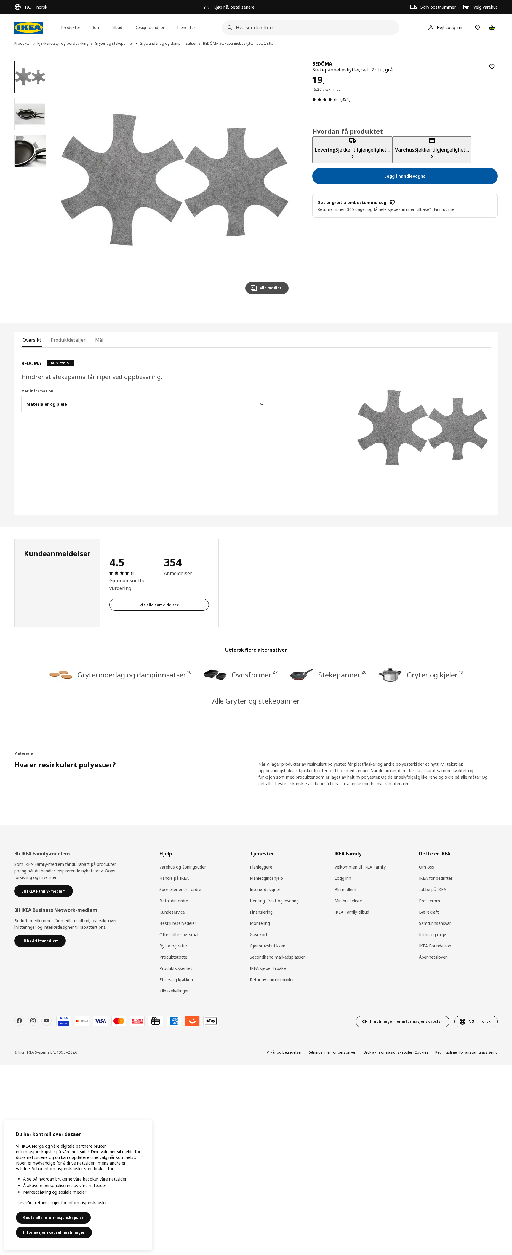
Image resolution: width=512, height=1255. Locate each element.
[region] (174, 180)
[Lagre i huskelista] (492, 67)
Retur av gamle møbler (272, 979)
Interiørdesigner (265, 889)
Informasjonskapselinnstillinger (54, 1232)
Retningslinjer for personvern (333, 1052)
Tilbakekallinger (174, 991)
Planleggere (261, 867)
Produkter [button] (70, 27)
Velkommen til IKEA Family (360, 867)
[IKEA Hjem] (28, 28)
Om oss (426, 867)
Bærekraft (429, 912)
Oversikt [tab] (32, 340)
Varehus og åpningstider (182, 867)
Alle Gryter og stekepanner (256, 701)
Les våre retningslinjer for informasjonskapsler (62, 1202)
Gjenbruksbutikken (267, 946)
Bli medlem (345, 889)
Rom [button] (95, 27)
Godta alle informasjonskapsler (53, 1217)
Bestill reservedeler (177, 923)
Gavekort (259, 934)
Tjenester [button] (186, 27)
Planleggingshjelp (266, 878)
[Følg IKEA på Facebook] (19, 1021)
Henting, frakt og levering (274, 901)
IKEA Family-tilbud (352, 912)
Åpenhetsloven (433, 957)
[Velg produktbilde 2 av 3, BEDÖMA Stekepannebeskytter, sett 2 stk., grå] (30, 114)
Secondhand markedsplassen (278, 957)
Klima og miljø (433, 934)
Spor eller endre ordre (180, 889)
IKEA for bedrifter (435, 878)
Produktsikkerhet (175, 968)
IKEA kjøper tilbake (268, 968)
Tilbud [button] (116, 27)
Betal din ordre (173, 901)
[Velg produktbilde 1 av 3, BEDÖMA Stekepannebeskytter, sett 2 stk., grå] (30, 77)
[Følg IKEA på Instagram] (33, 1021)
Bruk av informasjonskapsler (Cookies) (396, 1052)
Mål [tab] (99, 340)
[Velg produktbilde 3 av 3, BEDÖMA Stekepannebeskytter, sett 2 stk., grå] (30, 151)
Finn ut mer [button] (445, 209)
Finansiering (261, 912)
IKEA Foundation (435, 946)
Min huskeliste (348, 901)
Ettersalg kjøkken (176, 979)
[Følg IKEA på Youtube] (46, 1021)
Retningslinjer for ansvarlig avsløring (466, 1052)
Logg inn (343, 878)
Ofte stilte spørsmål (178, 934)
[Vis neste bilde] (281, 180)
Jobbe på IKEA (432, 889)
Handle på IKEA (174, 878)
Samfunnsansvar (435, 923)
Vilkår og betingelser (284, 1052)
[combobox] (309, 27)
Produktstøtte (173, 957)
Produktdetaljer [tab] (68, 340)
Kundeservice (172, 912)
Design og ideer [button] (149, 27)
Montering (260, 923)
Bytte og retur (173, 946)
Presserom (429, 901)
